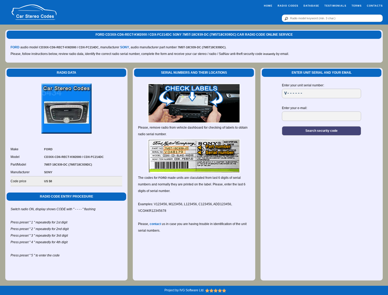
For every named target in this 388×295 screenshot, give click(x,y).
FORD (15, 47)
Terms (357, 5)
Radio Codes (288, 5)
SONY (124, 47)
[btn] (285, 18)
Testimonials (335, 5)
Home (268, 5)
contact (155, 224)
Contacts (375, 5)
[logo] (34, 12)
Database (311, 5)
